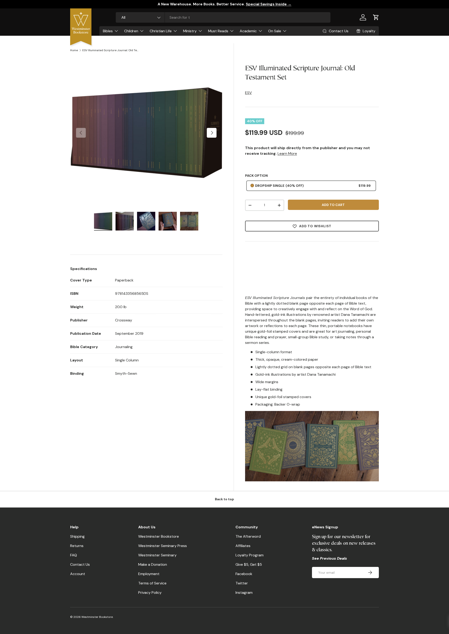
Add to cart (333, 205)
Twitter (241, 583)
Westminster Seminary (157, 555)
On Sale (274, 31)
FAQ (73, 555)
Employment (148, 573)
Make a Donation (152, 564)
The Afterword (248, 536)
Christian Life (161, 31)
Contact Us (80, 564)
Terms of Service (152, 583)
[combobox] (223, 17)
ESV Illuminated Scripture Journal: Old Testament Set (110, 50)
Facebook (243, 573)
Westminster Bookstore (158, 536)
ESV (248, 92)
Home (74, 50)
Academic (248, 31)
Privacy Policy (150, 592)
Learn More (287, 153)
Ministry (190, 31)
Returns (76, 545)
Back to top (224, 499)
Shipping (77, 536)
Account (77, 573)
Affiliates (242, 545)
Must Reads (218, 31)
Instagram (244, 592)
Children (131, 31)
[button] (376, 17)
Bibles (108, 31)
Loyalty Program (249, 555)
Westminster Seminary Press (162, 545)
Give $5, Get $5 (248, 564)
